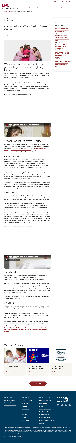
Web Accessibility (44, 412)
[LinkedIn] (7, 35)
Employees (25, 414)
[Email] (9, 35)
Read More (9, 372)
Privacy (41, 406)
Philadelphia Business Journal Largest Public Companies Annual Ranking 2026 (62, 38)
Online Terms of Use (44, 417)
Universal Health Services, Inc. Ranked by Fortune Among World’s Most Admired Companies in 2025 (37, 367)
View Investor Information (9, 405)
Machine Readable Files (45, 414)
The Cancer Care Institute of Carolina (21, 150)
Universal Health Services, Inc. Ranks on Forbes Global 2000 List (62, 46)
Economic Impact (12, 366)
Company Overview (27, 400)
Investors (24, 412)
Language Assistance (45, 409)
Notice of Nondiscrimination (46, 420)
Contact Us (25, 403)
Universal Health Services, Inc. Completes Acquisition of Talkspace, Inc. (62, 30)
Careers (24, 417)
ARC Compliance (43, 403)
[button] (73, 1)
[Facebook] (5, 35)
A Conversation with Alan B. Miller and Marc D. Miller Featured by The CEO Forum (62, 55)
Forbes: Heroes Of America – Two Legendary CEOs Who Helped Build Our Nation (62, 64)
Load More (38, 383)
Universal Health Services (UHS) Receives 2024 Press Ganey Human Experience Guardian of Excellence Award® (60, 367)
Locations (24, 406)
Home (5, 11)
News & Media (25, 409)
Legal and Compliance (45, 400)
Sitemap (41, 423)
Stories (10, 11)
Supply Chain (25, 420)
